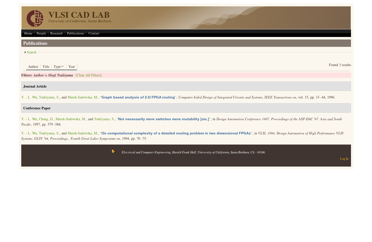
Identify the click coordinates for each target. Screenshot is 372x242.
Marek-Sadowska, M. (83, 97)
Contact (94, 33)
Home (28, 33)
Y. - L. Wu (29, 97)
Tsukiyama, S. (49, 97)
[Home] (35, 25)
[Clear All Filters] (88, 75)
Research (56, 33)
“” (138, 97)
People (41, 33)
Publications (75, 33)
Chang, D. (46, 118)
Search (31, 52)
